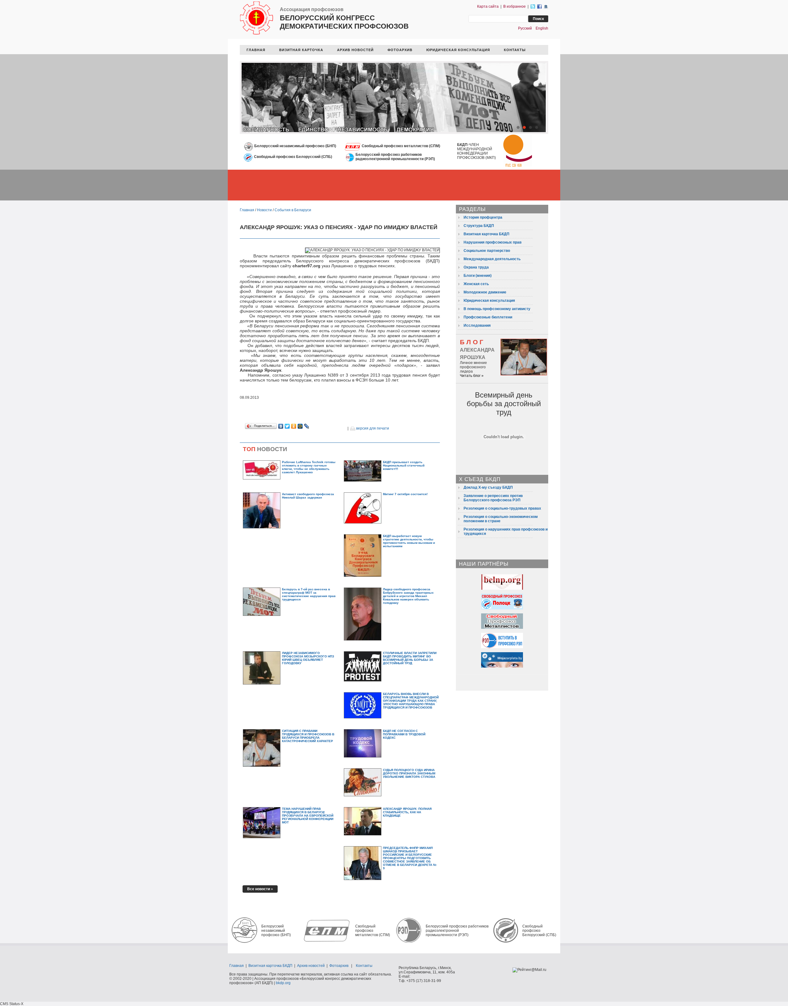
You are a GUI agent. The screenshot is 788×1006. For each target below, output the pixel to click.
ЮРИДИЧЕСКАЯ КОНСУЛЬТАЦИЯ (458, 50)
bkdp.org (283, 983)
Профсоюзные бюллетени (488, 317)
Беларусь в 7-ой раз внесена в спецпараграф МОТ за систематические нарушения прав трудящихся (309, 594)
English (542, 28)
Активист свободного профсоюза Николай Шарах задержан (308, 495)
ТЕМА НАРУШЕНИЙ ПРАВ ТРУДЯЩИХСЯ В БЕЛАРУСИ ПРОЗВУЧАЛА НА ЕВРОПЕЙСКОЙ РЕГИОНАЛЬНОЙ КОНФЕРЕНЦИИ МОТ (307, 815)
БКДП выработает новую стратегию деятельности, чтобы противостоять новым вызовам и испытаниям (409, 541)
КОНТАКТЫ (515, 50)
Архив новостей (311, 966)
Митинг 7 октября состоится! (405, 494)
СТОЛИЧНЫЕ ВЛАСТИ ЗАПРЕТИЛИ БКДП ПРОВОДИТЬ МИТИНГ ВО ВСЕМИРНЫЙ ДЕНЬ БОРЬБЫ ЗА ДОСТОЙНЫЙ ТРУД (409, 658)
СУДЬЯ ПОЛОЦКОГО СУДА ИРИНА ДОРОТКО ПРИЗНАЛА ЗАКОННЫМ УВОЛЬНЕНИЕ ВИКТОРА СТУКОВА (409, 773)
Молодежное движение (485, 292)
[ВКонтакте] (281, 426)
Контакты (364, 966)
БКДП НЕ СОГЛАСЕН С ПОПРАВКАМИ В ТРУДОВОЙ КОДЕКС (404, 734)
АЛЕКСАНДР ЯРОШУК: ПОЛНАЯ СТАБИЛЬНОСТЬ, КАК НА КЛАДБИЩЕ (407, 812)
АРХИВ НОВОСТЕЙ (355, 50)
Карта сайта (488, 6)
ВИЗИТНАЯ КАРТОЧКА (301, 50)
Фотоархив (338, 966)
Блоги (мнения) (478, 275)
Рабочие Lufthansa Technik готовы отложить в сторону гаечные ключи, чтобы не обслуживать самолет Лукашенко (309, 467)
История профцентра (483, 217)
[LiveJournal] (307, 426)
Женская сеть (476, 284)
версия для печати (372, 428)
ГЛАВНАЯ (256, 50)
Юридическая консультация (489, 300)
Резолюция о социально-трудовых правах (502, 508)
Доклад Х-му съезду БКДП (488, 487)
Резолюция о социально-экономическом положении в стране (501, 519)
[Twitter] (287, 426)
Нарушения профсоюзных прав (492, 242)
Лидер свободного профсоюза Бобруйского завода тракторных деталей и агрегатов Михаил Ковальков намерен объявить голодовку (408, 596)
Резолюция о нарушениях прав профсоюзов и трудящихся (506, 531)
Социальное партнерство (487, 250)
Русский (525, 28)
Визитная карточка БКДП (486, 234)
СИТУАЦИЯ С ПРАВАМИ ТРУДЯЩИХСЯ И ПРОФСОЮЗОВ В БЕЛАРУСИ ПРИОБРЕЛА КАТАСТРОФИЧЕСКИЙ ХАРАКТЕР (308, 736)
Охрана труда (476, 267)
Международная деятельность (492, 259)
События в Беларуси (293, 210)
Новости (264, 210)
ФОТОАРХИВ (400, 50)
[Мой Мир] (300, 426)
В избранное (514, 6)
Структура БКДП (479, 226)
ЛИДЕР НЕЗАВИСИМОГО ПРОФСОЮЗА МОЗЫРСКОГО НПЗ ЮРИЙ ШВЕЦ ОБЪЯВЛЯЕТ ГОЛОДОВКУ (308, 658)
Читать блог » (472, 376)
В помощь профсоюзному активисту (497, 309)
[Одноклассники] (294, 426)
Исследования (477, 325)
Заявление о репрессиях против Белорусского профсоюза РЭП (493, 498)
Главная (247, 210)
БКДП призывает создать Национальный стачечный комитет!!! (403, 465)
